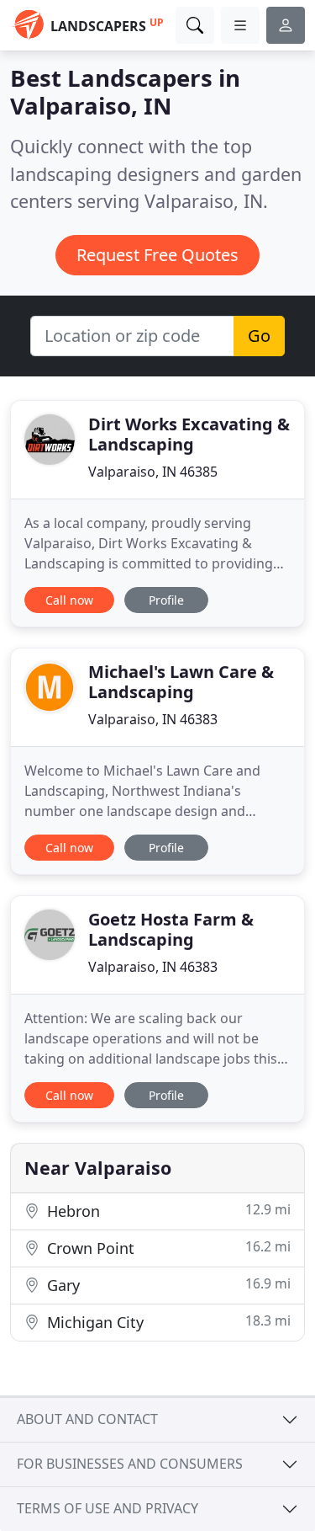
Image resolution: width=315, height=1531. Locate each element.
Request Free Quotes (157, 254)
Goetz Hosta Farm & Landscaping (171, 929)
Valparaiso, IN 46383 (153, 719)
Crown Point (167, 1247)
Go (259, 335)
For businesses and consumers (130, 1463)
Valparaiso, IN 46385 (153, 471)
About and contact (87, 1419)
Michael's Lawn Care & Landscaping (181, 681)
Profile (166, 600)
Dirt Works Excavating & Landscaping (189, 434)
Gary (167, 1284)
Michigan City (167, 1321)
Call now (69, 600)
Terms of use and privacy (107, 1508)
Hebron (167, 1210)
